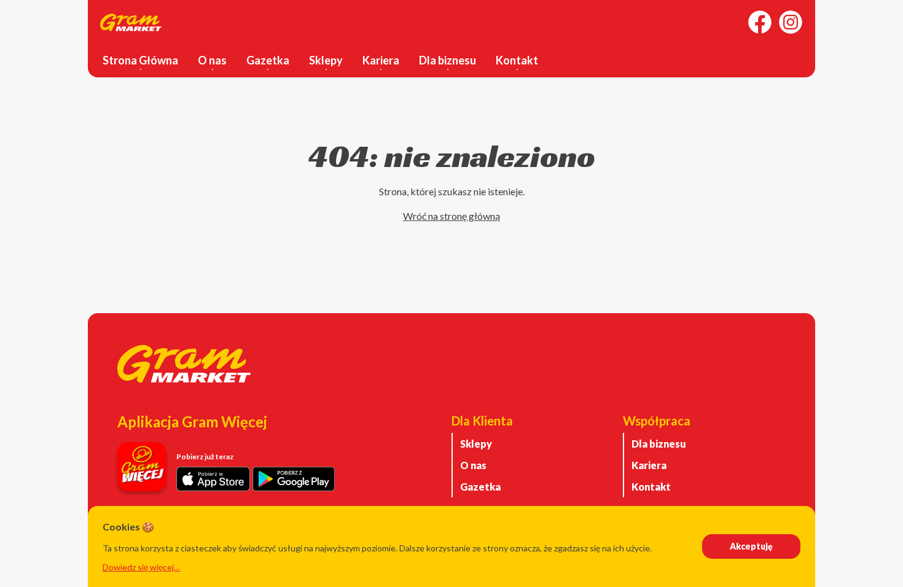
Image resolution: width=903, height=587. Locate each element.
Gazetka (267, 60)
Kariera (380, 60)
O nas (212, 60)
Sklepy (326, 60)
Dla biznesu (447, 60)
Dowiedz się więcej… (141, 567)
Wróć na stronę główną (451, 216)
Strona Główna (140, 60)
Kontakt (517, 60)
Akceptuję (751, 546)
